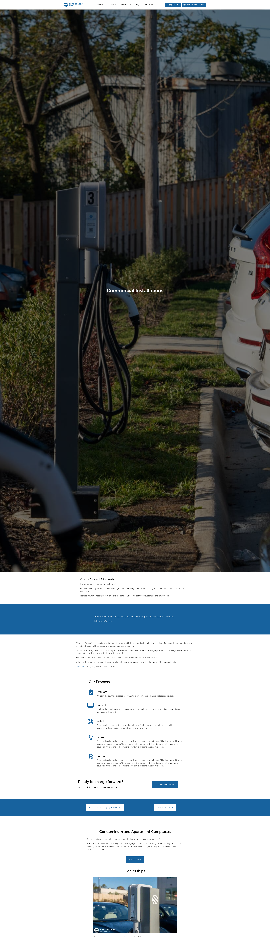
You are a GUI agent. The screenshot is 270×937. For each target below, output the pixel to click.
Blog (137, 5)
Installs (100, 5)
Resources (125, 5)
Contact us (80, 666)
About (111, 5)
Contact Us (148, 5)
